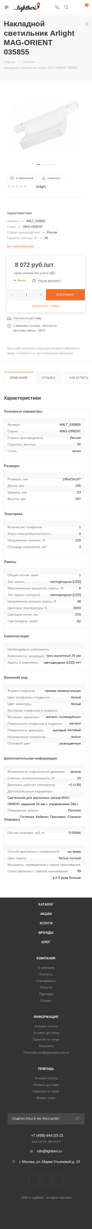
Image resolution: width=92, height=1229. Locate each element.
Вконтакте (34, 1180)
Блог (46, 942)
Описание (19, 377)
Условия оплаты (46, 1026)
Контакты (46, 974)
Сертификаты (46, 981)
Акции (46, 914)
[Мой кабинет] (75, 7)
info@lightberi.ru (49, 1151)
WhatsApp (58, 1180)
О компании (46, 967)
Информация (46, 1017)
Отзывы (48, 377)
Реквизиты (46, 1046)
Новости (46, 987)
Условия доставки (46, 1033)
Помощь (46, 1069)
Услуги (46, 923)
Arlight (41, 187)
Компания (46, 958)
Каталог (46, 904)
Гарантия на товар (46, 1039)
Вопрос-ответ (46, 1098)
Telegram (46, 1180)
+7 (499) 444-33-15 (47, 1136)
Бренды (46, 932)
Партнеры (46, 994)
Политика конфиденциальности (46, 1052)
